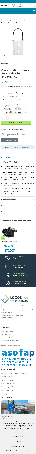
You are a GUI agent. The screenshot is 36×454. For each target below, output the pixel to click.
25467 (16, 169)
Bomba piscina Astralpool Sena (9, 242)
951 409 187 (6, 334)
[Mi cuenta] (34, 5)
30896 (10, 174)
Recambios (9, 20)
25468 (21, 169)
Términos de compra (7, 380)
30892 (21, 172)
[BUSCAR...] (34, 11)
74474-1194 (7, 180)
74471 (6, 185)
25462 (21, 166)
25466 (10, 169)
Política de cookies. (25, 428)
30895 (5, 174)
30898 (21, 174)
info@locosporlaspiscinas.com (11, 340)
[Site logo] (18, 5)
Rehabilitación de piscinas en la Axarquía (14, 373)
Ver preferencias (18, 446)
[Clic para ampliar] (5, 55)
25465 (5, 169)
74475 (28, 191)
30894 (32, 172)
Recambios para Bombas (22, 20)
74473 (17, 191)
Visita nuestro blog (7, 376)
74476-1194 (16, 180)
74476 (5, 193)
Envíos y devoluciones (8, 383)
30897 (16, 174)
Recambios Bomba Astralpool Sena (12, 22)
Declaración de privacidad (22, 450)
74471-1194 (20, 177)
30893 (26, 172)
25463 (26, 166)
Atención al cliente (7, 331)
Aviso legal (4, 394)
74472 (11, 185)
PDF (25, 169)
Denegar (18, 441)
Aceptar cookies (18, 436)
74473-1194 (29, 177)
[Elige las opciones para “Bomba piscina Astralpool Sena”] (3, 238)
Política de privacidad (8, 387)
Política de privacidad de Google (10, 430)
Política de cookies (10, 450)
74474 (22, 191)
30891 (16, 172)
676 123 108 (6, 337)
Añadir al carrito (16, 123)
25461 (16, 166)
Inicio (3, 20)
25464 (32, 166)
